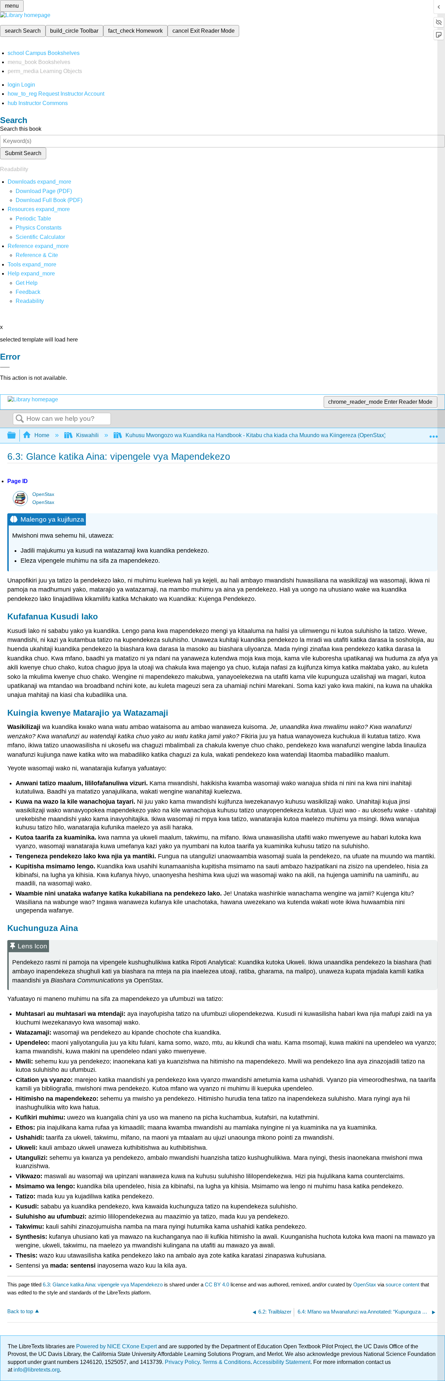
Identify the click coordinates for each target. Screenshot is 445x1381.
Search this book (20, 129)
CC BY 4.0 (217, 1284)
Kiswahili (87, 435)
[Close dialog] (5, 367)
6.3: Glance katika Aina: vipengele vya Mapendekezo (103, 1284)
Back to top (20, 1311)
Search (20, 419)
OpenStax (43, 494)
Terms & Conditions (226, 1362)
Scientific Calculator (40, 237)
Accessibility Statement (281, 1362)
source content (402, 1284)
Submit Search (23, 153)
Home (42, 435)
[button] (28, 292)
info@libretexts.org (36, 1370)
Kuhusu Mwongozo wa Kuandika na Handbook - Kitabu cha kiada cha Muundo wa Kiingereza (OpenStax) (255, 435)
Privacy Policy (182, 1362)
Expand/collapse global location (433, 433)
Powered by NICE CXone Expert (117, 1346)
